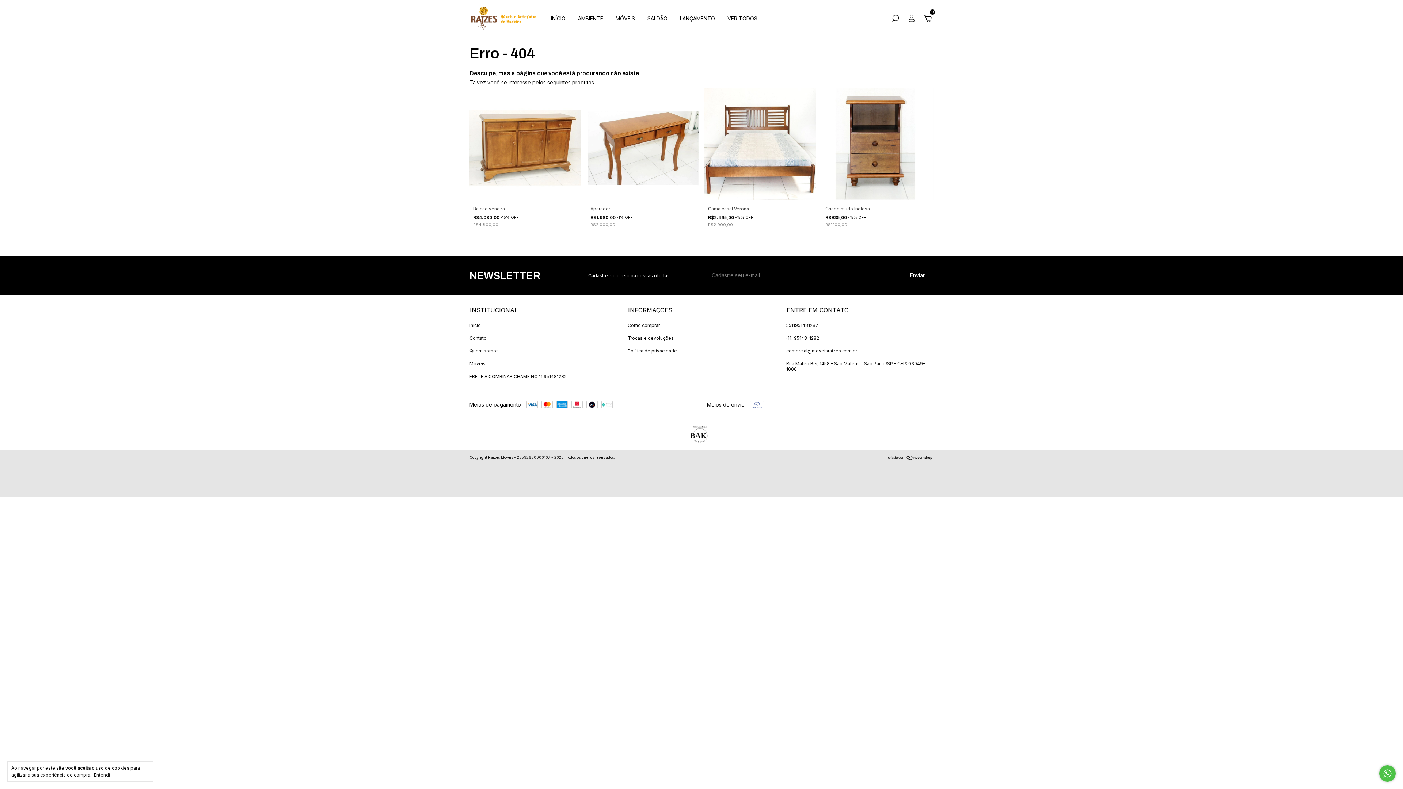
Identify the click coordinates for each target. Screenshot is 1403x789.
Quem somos (484, 351)
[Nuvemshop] (911, 458)
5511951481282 (802, 325)
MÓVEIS (625, 18)
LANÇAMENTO (697, 18)
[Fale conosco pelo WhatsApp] (1387, 773)
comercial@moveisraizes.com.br (821, 351)
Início (475, 325)
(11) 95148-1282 (802, 338)
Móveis (477, 363)
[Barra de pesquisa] (895, 19)
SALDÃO (657, 18)
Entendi (102, 775)
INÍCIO (558, 18)
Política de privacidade (652, 351)
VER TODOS (742, 18)
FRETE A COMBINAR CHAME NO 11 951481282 (518, 376)
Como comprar (644, 325)
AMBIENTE (590, 18)
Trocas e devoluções (651, 338)
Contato (478, 338)
